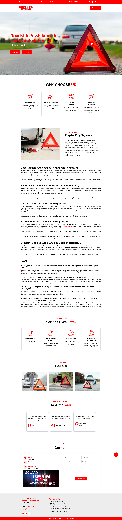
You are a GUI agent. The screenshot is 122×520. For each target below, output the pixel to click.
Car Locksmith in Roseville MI (57, 501)
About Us (49, 8)
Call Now (15, 52)
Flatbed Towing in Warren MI (56, 504)
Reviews (70, 8)
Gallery (64, 8)
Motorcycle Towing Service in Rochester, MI (60, 513)
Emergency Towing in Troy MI (57, 503)
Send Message (81, 478)
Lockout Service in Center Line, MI (58, 511)
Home (43, 8)
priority (36, 306)
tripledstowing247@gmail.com (33, 508)
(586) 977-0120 (68, 226)
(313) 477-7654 (30, 506)
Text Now (27, 52)
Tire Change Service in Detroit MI (58, 506)
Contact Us (78, 8)
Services (57, 8)
